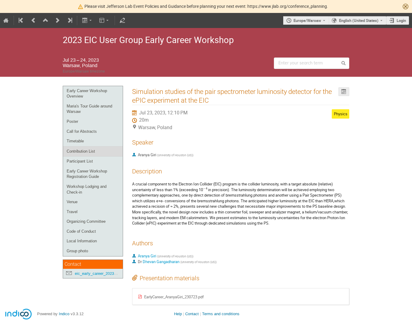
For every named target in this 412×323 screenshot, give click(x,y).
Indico (64, 313)
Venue (72, 202)
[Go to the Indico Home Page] (6, 20)
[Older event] (33, 20)
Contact (192, 313)
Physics (340, 113)
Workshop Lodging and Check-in (86, 189)
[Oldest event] (21, 20)
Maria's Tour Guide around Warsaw (89, 109)
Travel (72, 212)
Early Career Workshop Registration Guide (87, 174)
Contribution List (81, 151)
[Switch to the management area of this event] (122, 20)
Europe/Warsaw (307, 20)
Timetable (75, 141)
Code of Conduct (81, 231)
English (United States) (359, 20)
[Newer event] (58, 20)
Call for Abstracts (82, 131)
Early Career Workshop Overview (87, 94)
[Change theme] (104, 20)
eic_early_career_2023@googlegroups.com (112, 273)
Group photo (77, 251)
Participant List (80, 161)
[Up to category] (46, 20)
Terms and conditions (220, 313)
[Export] (87, 20)
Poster (72, 121)
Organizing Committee (86, 221)
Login (401, 20)
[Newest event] (69, 20)
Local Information (82, 241)
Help (178, 313)
